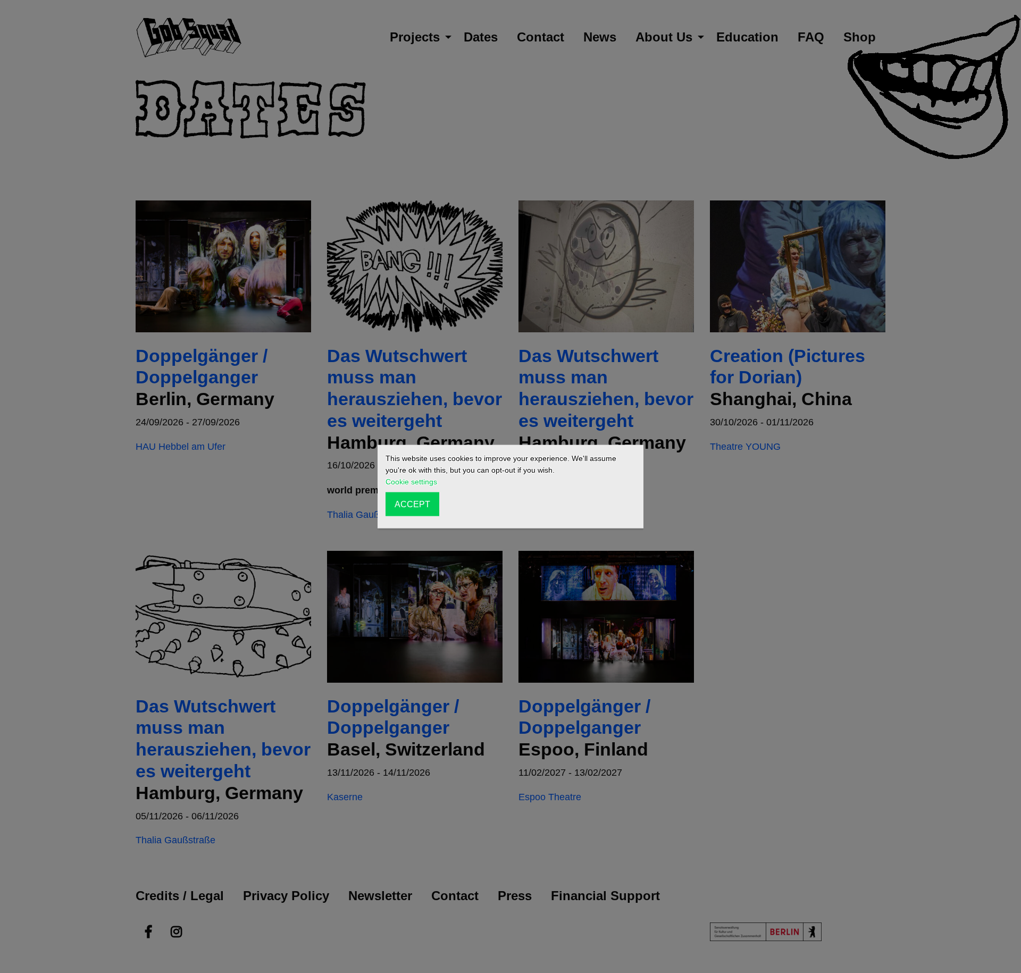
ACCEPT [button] (412, 504)
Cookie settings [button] (411, 481)
